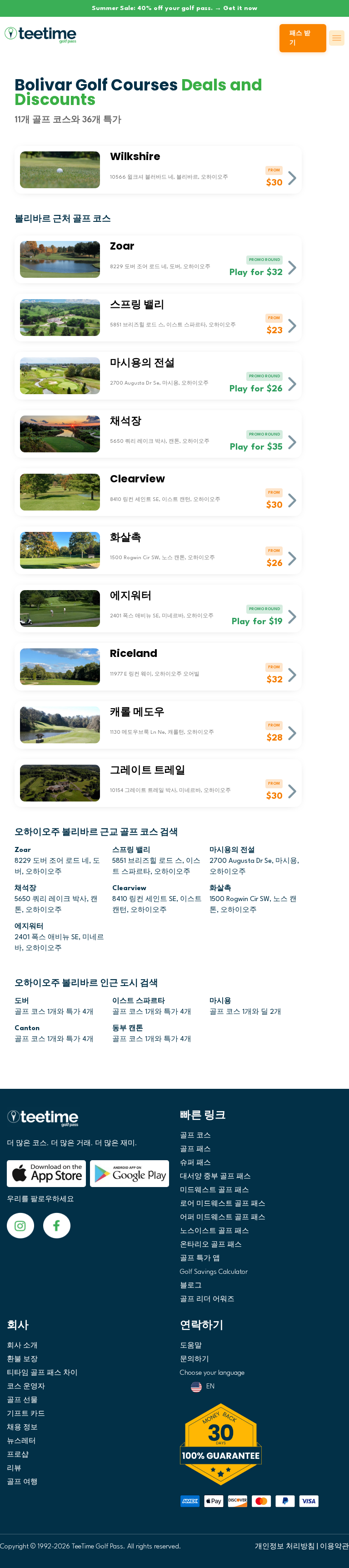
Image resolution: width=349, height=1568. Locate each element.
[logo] (88, 1122)
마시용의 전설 (232, 850)
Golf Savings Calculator (214, 1272)
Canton (27, 1028)
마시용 (220, 1001)
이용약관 (334, 1546)
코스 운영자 (26, 1386)
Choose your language (212, 1373)
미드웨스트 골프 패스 (214, 1190)
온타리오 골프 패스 (211, 1245)
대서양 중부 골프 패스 (215, 1176)
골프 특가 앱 (200, 1258)
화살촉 (220, 888)
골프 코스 (195, 1135)
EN (210, 1386)
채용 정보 (22, 1427)
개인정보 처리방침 (285, 1546)
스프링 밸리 (131, 850)
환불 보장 (22, 1359)
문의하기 (194, 1359)
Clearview (129, 888)
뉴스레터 (21, 1441)
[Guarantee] (261, 1444)
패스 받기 (299, 38)
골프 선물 (22, 1400)
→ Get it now (235, 8)
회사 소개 (22, 1346)
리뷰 (14, 1468)
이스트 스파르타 (138, 1001)
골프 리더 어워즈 (207, 1299)
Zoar (23, 850)
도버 (22, 1001)
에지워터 (29, 926)
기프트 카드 (26, 1414)
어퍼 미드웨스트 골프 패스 (222, 1217)
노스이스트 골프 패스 (214, 1231)
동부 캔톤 (127, 1028)
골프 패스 (195, 1149)
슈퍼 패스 (195, 1163)
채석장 (25, 888)
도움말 (191, 1346)
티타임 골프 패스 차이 (42, 1373)
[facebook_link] (20, 1225)
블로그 (191, 1285)
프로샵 (18, 1455)
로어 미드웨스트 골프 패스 (222, 1204)
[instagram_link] (56, 1225)
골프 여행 (22, 1482)
